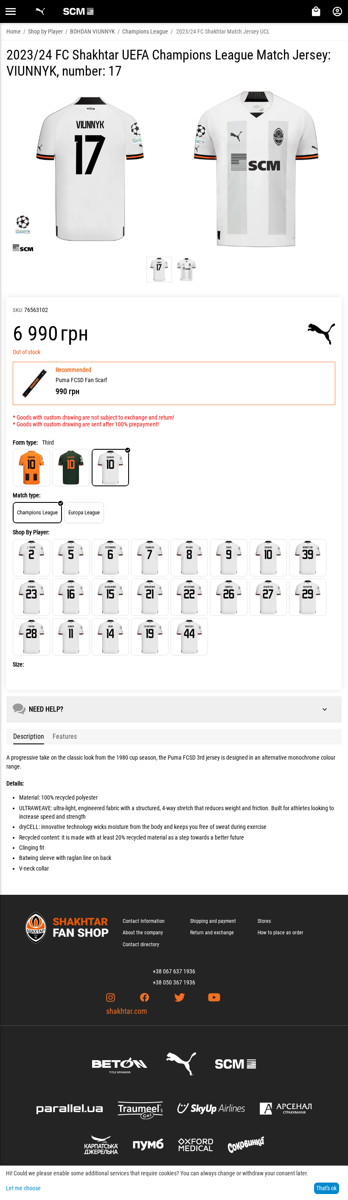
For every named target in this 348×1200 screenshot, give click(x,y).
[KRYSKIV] (189, 557)
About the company (143, 933)
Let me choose (23, 1188)
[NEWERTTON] (307, 557)
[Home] (31, 467)
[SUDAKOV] (268, 557)
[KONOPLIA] (228, 597)
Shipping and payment (213, 921)
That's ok (326, 1188)
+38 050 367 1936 (174, 982)
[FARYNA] (31, 636)
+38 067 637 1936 (174, 971)
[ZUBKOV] (71, 636)
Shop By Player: (31, 532)
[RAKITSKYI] (189, 636)
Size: (18, 664)
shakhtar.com (126, 1011)
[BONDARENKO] (149, 597)
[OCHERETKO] (268, 597)
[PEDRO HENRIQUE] (31, 597)
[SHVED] (228, 557)
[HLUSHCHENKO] (110, 597)
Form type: (25, 442)
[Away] (71, 467)
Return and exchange (212, 933)
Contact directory (141, 945)
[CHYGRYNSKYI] (149, 636)
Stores (264, 921)
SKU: (18, 310)
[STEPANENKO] (110, 557)
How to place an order (280, 933)
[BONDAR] (71, 557)
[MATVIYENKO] (189, 597)
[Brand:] (321, 334)
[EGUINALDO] (149, 557)
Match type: (26, 495)
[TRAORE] (31, 557)
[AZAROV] (71, 597)
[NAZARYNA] (307, 597)
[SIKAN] (110, 636)
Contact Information (144, 921)
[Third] (110, 467)
